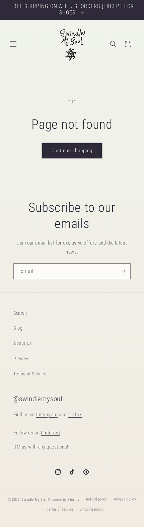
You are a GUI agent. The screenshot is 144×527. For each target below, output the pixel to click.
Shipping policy (92, 509)
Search (20, 313)
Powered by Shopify (64, 499)
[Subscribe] (123, 271)
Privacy (20, 358)
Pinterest (50, 433)
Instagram (47, 415)
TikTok (75, 415)
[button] (13, 44)
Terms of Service (29, 373)
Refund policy (96, 499)
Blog (17, 328)
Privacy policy (125, 499)
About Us (22, 343)
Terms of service (60, 509)
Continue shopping (72, 151)
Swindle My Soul (34, 499)
